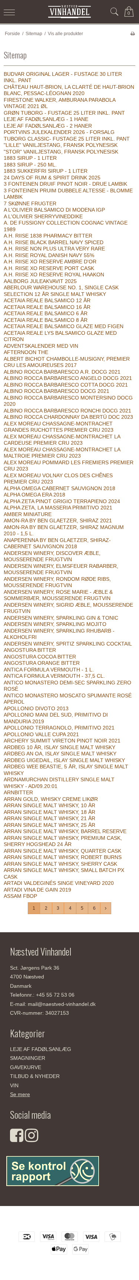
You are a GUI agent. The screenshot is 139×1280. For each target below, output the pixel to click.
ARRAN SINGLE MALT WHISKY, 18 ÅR (49, 812)
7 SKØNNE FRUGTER (30, 203)
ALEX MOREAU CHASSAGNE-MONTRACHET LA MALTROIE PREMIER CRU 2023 (62, 453)
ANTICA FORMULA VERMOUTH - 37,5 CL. (54, 676)
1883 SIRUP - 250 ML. (30, 165)
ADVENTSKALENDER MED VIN (41, 346)
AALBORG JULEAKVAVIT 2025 (40, 281)
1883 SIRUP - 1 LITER (30, 158)
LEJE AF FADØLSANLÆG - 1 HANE (46, 119)
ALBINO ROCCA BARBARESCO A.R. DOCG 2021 (62, 372)
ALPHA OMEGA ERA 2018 (34, 495)
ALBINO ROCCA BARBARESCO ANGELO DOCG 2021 (68, 378)
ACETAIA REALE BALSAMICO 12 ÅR (47, 300)
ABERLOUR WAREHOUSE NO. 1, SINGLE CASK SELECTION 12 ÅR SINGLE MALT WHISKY (61, 290)
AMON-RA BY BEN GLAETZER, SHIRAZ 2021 (58, 520)
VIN (14, 1085)
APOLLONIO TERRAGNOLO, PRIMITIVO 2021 (59, 728)
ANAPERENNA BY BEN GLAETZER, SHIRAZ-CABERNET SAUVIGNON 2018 (57, 543)
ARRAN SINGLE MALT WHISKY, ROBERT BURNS (63, 857)
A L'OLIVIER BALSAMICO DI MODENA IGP (54, 210)
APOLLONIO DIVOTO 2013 (36, 708)
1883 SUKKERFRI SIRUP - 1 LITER (45, 171)
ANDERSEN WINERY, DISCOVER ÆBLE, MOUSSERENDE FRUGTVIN (52, 556)
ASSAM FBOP (20, 896)
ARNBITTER (18, 792)
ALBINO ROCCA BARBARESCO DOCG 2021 (56, 391)
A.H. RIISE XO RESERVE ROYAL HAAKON (54, 274)
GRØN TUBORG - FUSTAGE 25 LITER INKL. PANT (64, 113)
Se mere (20, 1094)
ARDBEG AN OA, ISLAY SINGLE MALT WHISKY (60, 754)
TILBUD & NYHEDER (35, 1076)
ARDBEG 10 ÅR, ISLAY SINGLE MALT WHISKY (59, 747)
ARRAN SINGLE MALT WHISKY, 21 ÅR (49, 818)
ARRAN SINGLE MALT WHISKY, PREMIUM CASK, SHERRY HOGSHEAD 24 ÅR (63, 841)
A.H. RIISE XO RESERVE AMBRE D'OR (50, 262)
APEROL (14, 702)
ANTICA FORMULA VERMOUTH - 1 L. (49, 670)
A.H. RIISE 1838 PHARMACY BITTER (48, 236)
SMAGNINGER (27, 1058)
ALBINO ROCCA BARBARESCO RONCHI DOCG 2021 (67, 411)
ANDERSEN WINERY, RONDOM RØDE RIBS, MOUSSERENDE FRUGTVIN (57, 582)
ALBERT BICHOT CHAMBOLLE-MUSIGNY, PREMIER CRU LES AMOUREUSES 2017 (67, 362)
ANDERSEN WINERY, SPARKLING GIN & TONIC (61, 618)
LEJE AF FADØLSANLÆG (40, 1049)
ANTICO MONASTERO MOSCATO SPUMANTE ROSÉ (68, 695)
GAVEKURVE (25, 1067)
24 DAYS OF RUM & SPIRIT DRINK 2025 (52, 178)
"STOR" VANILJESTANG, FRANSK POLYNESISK (61, 152)
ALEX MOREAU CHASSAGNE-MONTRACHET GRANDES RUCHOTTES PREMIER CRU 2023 (58, 427)
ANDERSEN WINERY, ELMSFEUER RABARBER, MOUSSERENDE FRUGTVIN (61, 569)
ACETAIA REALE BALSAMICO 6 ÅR (45, 313)
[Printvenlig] (132, 33)
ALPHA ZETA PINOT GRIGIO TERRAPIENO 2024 (62, 501)
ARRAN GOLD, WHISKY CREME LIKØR (51, 799)
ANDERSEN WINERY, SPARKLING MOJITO (55, 624)
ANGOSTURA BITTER (30, 650)
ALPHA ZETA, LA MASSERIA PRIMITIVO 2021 (58, 508)
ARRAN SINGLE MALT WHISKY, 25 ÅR (49, 825)
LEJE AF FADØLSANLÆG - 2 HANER (48, 126)
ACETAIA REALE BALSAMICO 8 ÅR (45, 320)
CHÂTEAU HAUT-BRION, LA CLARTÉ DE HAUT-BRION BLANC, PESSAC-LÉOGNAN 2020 (69, 90)
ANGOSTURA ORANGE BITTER (42, 663)
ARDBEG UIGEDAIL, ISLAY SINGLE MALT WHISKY (64, 760)
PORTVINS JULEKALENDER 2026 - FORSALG (59, 132)
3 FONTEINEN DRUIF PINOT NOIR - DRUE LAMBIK (65, 184)
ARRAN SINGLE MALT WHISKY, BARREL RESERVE (65, 831)
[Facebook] (16, 1139)
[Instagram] (31, 1139)
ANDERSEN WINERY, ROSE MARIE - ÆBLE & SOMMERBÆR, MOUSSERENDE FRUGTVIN (58, 595)
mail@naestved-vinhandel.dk (62, 1004)
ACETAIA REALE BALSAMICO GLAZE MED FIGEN (63, 326)
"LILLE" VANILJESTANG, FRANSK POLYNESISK (61, 145)
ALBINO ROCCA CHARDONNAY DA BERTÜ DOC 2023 (68, 417)
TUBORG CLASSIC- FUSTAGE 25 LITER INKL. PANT (67, 139)
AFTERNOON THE (26, 352)
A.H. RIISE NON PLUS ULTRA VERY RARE (54, 249)
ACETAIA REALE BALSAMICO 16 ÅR (47, 307)
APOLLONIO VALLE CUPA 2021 (41, 734)
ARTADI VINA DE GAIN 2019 (37, 890)
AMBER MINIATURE (28, 514)
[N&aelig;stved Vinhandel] (70, 11)
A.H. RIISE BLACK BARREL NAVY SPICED (53, 242)
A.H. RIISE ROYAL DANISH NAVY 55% (49, 255)
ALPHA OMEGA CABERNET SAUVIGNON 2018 (59, 488)
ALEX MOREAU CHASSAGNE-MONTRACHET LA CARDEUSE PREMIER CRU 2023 (62, 440)
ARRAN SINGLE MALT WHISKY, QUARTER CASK (62, 851)
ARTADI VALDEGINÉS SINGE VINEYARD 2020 (59, 883)
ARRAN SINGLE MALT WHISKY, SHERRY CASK (60, 864)
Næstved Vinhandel (69, 1221)
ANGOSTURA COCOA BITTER (40, 657)
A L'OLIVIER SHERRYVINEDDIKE (43, 216)
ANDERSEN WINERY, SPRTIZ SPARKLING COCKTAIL (68, 644)
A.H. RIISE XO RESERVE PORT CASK (49, 268)
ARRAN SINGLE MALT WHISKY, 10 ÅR (49, 805)
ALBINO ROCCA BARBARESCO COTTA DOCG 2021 (66, 385)
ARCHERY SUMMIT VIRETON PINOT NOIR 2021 (62, 741)
